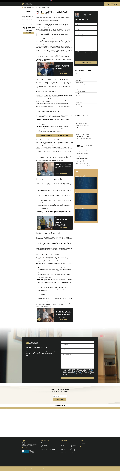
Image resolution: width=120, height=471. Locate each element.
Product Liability (79, 102)
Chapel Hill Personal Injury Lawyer (82, 163)
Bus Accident (78, 78)
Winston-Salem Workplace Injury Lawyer (83, 138)
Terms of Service (76, 372)
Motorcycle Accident (80, 95)
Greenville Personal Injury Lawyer (82, 153)
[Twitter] (24, 447)
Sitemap (44, 468)
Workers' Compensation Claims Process (27, 17)
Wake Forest (63, 452)
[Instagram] (28, 447)
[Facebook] (22, 447)
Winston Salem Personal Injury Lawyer (83, 156)
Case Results (44, 445)
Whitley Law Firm (90, 370)
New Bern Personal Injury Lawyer (82, 158)
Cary (61, 448)
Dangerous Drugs (79, 89)
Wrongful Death (79, 108)
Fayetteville (63, 449)
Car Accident (78, 80)
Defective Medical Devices (81, 91)
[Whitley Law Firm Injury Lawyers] (27, 4)
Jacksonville (72, 444)
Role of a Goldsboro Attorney (27, 19)
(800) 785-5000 (112, 4)
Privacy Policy (82, 372)
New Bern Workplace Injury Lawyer (82, 125)
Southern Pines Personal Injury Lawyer (83, 165)
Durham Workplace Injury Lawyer (82, 127)
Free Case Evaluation (45, 450)
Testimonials (44, 444)
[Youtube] (26, 447)
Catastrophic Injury (79, 82)
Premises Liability (79, 100)
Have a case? (29, 32)
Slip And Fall (78, 104)
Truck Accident (79, 106)
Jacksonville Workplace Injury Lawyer (83, 129)
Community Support (45, 446)
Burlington (72, 446)
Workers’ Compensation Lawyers (48, 449)
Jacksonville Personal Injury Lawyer (82, 151)
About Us (43, 442)
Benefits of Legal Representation (28, 21)
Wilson (71, 452)
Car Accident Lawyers (45, 448)
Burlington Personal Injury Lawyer (82, 161)
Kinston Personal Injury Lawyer (82, 150)
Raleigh (62, 442)
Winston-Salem (73, 445)
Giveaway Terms (38, 468)
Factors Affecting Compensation (27, 22)
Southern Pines (73, 450)
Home (22, 7)
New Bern (63, 445)
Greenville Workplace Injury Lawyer (82, 136)
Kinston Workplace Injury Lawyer (82, 121)
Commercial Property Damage (81, 84)
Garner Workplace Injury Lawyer (82, 132)
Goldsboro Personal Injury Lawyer (30, 7)
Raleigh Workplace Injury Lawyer (82, 118)
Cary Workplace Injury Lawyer (81, 123)
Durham (62, 446)
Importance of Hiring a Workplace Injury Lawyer (28, 14)
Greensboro (72, 449)
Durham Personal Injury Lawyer (82, 160)
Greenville (72, 442)
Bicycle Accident (79, 73)
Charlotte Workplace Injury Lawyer (82, 134)
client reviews (43, 280)
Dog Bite (77, 93)
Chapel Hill (72, 448)
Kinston (62, 444)
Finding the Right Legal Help (27, 24)
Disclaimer (32, 468)
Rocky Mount (63, 450)
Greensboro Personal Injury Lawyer (82, 155)
